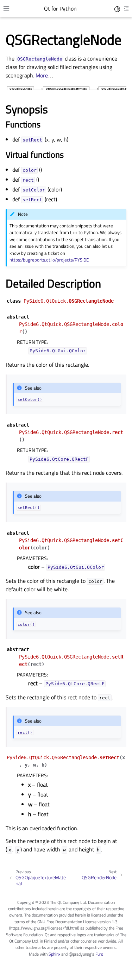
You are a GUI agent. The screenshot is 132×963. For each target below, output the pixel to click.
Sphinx (54, 954)
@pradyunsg (80, 954)
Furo (99, 954)
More (42, 75)
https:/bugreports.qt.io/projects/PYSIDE (49, 259)
